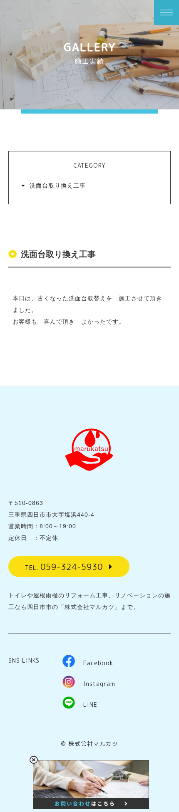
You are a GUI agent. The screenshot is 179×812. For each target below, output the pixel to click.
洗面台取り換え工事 (58, 185)
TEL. (64, 566)
